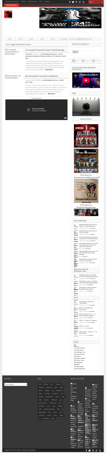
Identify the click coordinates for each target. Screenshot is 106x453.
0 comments (28, 54)
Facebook (69, 2)
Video (10, 39)
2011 (52, 384)
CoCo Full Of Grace (79, 348)
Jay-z (61, 400)
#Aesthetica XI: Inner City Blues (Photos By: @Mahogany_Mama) (88, 282)
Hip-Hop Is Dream (79, 354)
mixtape (60, 406)
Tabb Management (79, 369)
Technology (63, 39)
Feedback (23, 1)
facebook (55, 394)
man (53, 406)
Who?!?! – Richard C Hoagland (88, 320)
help (63, 397)
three (55, 415)
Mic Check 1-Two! (79, 360)
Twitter (73, 2)
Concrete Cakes (78, 350)
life (60, 403)
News (42, 39)
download (59, 390)
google (41, 397)
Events (20, 39)
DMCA (40, 1)
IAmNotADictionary (85, 39)
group (57, 397)
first (62, 394)
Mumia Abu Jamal (49, 409)
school (49, 415)
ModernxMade (78, 362)
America (41, 387)
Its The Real (77, 356)
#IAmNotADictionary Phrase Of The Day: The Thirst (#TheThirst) (88, 238)
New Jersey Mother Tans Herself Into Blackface (41, 76)
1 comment (91, 234)
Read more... (50, 70)
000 (40, 384)
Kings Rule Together (80, 358)
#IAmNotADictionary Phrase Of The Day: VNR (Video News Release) (88, 252)
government (49, 397)
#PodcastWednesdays (12, 1)
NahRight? (77, 364)
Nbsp (55, 412)
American (49, 387)
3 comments (92, 262)
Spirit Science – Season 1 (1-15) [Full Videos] (88, 332)
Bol (75, 346)
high (40, 400)
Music (31, 39)
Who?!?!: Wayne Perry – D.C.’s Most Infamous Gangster (87, 315)
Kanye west (53, 403)
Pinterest (76, 2)
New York (41, 415)
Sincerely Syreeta (79, 366)
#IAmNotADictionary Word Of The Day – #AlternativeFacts (88, 225)
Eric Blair (47, 394)
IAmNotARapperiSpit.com (50, 80)
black (61, 387)
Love (48, 406)
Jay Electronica (43, 403)
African (58, 384)
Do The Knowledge (74, 39)
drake (40, 394)
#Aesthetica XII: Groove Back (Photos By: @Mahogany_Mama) (88, 275)
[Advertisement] (69, 42)
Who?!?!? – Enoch (84, 326)
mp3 (40, 409)
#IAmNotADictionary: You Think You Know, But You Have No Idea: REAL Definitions (88, 245)
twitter (61, 415)
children (47, 390)
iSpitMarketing (32, 1)
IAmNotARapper (32, 450)
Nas (50, 412)
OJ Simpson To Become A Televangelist (86, 302)
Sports (53, 39)
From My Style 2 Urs (79, 352)
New (60, 412)
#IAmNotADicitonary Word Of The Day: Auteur (88, 231)
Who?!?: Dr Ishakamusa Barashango (86, 308)
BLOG (40, 390)
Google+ (80, 2)
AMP (56, 387)
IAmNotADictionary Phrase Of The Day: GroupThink (88, 260)
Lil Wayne (41, 406)
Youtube (83, 2)
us (39, 418)
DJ (53, 390)
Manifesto (47, 1)
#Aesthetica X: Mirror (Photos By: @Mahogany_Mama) (87, 288)
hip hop (46, 400)
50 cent (46, 384)
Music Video (42, 412)
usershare (46, 418)
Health (62, 80)
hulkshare (54, 400)
